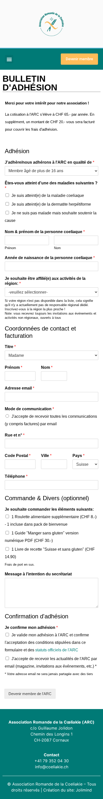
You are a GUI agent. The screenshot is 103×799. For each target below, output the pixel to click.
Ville (46, 455)
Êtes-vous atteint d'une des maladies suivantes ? (51, 185)
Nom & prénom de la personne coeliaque (45, 232)
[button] (9, 59)
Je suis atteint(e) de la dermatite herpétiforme (51, 204)
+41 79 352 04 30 (51, 760)
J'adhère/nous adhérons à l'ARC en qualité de (49, 162)
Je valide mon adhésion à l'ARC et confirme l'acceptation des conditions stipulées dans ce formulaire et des (47, 642)
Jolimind (84, 790)
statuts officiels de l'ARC (56, 650)
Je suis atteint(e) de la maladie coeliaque (48, 195)
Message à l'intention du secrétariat (38, 574)
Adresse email (19, 388)
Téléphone (16, 476)
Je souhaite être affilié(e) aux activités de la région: (45, 281)
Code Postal (17, 455)
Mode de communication (29, 409)
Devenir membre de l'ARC (30, 694)
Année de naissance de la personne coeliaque (50, 258)
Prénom (10, 248)
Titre (10, 347)
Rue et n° (14, 435)
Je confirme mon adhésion (31, 627)
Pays (78, 455)
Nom (57, 248)
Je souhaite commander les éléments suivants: (49, 509)
